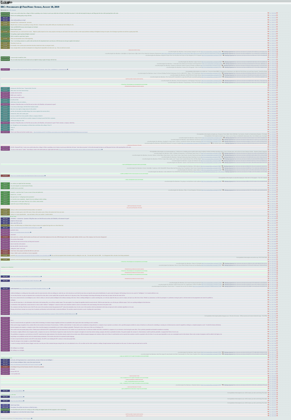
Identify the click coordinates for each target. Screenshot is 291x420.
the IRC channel (12, 10)
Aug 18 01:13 (272, 22)
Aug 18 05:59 (272, 143)
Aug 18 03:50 (272, 88)
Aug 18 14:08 (272, 239)
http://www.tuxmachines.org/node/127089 (211, 181)
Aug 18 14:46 (272, 274)
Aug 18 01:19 (272, 34)
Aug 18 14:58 (272, 280)
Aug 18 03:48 (272, 86)
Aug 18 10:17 (272, 181)
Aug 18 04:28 (272, 139)
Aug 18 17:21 (272, 354)
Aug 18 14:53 (272, 278)
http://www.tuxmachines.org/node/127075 (212, 80)
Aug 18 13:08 (272, 216)
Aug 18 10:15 (272, 179)
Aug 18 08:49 (272, 166)
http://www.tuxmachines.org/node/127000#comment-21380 (207, 286)
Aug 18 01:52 (272, 65)
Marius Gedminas (19, 418)
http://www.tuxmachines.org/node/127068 (212, 61)
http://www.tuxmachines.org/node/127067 (212, 55)
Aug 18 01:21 (272, 43)
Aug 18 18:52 (272, 385)
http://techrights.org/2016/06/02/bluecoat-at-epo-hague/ (74, 132)
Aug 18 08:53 (272, 170)
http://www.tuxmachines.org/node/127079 (211, 141)
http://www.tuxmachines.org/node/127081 (212, 155)
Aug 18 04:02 (272, 123)
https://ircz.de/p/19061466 (17, 400)
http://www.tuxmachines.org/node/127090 (211, 190)
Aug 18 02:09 (272, 73)
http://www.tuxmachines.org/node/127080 (211, 153)
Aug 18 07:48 (272, 153)
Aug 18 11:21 (272, 205)
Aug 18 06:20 (272, 149)
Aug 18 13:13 (272, 225)
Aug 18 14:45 (272, 270)
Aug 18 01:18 (272, 31)
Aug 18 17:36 (272, 364)
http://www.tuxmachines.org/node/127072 (211, 73)
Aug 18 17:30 (272, 356)
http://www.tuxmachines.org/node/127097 (211, 385)
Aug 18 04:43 (272, 141)
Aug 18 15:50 (272, 286)
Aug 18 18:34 (272, 376)
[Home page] (6, 3)
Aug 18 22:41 (272, 405)
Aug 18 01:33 (272, 55)
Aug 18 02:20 (272, 75)
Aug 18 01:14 (272, 24)
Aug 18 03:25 (272, 80)
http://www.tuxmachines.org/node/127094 (212, 284)
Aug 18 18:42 (272, 379)
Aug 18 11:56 (272, 207)
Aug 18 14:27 (272, 265)
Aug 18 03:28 (272, 82)
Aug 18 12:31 (272, 214)
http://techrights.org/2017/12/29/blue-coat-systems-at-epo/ (47, 132)
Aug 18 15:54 (272, 288)
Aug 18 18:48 (272, 383)
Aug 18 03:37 (272, 84)
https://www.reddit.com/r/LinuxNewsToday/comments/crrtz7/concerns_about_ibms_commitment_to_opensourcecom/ (39, 69)
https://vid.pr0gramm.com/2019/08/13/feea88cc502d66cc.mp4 (34, 288)
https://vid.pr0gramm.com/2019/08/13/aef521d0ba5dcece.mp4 (25, 227)
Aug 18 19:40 (272, 388)
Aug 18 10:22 (272, 203)
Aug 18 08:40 (272, 157)
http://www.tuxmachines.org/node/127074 (211, 77)
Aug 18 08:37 (272, 155)
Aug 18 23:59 (272, 416)
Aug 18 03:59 (272, 97)
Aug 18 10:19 (272, 183)
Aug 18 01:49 (272, 63)
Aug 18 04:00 (272, 109)
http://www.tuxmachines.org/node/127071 (212, 67)
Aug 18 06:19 (272, 147)
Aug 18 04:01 (272, 118)
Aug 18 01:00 (272, 13)
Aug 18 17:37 (272, 369)
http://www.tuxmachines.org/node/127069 (212, 63)
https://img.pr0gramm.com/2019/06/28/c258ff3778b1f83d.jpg (25, 280)
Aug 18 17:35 (272, 362)
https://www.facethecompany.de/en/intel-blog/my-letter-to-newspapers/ (27, 175)
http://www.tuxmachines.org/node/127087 (211, 168)
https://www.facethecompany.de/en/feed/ (20, 232)
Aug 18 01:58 (272, 67)
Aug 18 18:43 (272, 381)
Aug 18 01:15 (272, 27)
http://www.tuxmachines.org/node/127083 (212, 159)
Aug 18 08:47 (272, 162)
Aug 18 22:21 (272, 401)
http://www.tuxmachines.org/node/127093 (212, 282)
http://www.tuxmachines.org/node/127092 (212, 263)
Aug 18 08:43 (272, 159)
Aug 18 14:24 (272, 255)
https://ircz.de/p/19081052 (17, 396)
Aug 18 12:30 (272, 209)
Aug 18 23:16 (272, 414)
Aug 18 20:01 (272, 390)
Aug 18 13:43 (272, 227)
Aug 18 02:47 (272, 77)
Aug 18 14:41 (272, 269)
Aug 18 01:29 (272, 51)
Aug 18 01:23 (272, 47)
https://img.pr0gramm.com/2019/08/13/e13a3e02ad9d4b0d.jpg (25, 276)
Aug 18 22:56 (272, 412)
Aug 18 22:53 (272, 409)
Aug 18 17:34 (272, 358)
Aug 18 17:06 (272, 290)
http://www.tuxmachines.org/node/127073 (212, 75)
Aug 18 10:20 (272, 190)
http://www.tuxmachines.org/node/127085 (211, 162)
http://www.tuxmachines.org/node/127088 (211, 170)
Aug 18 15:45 (272, 284)
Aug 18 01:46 (272, 61)
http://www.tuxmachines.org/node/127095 (211, 352)
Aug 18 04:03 (272, 129)
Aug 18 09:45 (272, 175)
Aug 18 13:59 (272, 237)
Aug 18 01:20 (272, 38)
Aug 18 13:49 (272, 230)
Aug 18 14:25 (272, 259)
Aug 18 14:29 (272, 267)
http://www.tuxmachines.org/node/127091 (211, 265)
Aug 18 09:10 (272, 171)
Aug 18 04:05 (272, 137)
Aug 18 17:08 (272, 338)
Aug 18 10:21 (272, 199)
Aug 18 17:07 (272, 318)
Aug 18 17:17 (272, 352)
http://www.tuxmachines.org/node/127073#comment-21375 (195, 143)
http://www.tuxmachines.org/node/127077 (212, 137)
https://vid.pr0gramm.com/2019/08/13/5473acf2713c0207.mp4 (26, 364)
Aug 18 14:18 (272, 250)
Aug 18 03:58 (272, 93)
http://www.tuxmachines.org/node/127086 (211, 166)
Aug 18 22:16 (272, 396)
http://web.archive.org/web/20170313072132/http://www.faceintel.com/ (32, 255)
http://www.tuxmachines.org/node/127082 (211, 157)
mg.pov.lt (29, 418)
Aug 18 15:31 (272, 282)
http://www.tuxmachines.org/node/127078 (211, 139)
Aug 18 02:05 (272, 69)
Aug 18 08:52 (272, 168)
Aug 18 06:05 (272, 145)
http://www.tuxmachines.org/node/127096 (211, 354)
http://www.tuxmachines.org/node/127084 (211, 160)
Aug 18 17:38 (272, 371)
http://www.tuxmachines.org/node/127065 (211, 51)
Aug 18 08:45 (272, 160)
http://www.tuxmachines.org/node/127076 (211, 82)
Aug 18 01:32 (272, 53)
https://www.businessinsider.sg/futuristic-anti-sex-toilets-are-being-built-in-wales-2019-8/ (80, 149)
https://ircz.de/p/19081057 (17, 390)
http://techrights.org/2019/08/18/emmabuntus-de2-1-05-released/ (209, 171)
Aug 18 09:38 (272, 173)
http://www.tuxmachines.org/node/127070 (211, 65)
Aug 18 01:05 (272, 17)
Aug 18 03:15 (272, 78)
